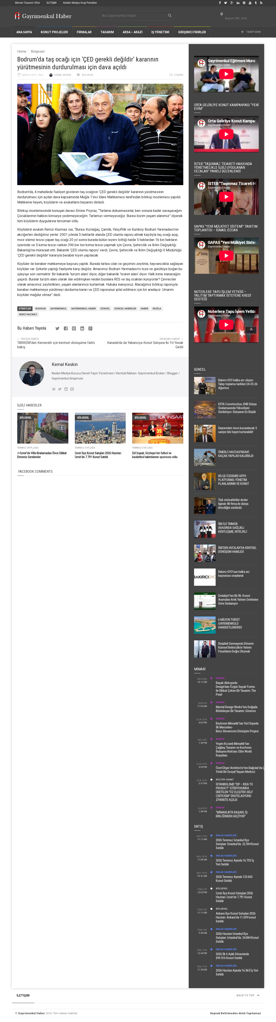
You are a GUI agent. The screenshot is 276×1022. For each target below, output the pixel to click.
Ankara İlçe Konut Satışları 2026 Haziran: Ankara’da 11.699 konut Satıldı (236, 917)
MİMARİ (220, 678)
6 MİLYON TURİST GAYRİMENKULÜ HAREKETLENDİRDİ (230, 623)
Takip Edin (253, 31)
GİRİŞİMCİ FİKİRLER (192, 32)
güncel (105, 308)
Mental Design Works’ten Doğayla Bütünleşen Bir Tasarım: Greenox (236, 709)
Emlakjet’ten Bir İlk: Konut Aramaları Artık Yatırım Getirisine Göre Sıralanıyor (238, 599)
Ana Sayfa (24, 32)
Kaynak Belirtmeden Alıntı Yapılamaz (235, 1013)
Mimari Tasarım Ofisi (27, 2)
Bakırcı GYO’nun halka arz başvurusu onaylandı (234, 574)
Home (21, 51)
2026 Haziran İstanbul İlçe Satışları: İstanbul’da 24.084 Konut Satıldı (237, 937)
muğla (157, 308)
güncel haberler (125, 308)
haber (144, 308)
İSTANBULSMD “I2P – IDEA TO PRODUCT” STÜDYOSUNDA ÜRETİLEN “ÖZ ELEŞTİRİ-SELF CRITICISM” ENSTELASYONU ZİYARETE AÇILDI (234, 792)
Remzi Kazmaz (28, 314)
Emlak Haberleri (226, 835)
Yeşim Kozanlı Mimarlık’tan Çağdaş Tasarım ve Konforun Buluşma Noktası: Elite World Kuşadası (234, 749)
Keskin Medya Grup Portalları (80, 2)
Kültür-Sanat (225, 779)
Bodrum (40, 308)
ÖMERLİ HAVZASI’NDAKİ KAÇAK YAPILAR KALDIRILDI (235, 454)
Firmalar (84, 32)
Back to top (246, 995)
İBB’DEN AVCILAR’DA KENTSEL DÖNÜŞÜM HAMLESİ (237, 550)
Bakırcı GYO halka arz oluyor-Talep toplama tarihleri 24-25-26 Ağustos (237, 384)
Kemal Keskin (62, 75)
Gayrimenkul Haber (31, 1013)
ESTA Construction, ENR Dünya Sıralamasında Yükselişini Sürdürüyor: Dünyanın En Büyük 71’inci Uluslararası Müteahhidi (237, 410)
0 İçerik (178, 75)
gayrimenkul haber (83, 308)
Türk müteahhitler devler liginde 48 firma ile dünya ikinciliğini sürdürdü (233, 504)
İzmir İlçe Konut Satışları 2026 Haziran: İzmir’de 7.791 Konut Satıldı (234, 897)
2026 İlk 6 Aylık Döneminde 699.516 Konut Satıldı (232, 956)
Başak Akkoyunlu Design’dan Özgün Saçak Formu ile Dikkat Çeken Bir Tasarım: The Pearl (236, 688)
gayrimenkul (58, 308)
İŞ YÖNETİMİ (160, 32)
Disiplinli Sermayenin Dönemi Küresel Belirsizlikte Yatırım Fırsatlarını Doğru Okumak (236, 647)
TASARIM (107, 32)
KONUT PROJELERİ (54, 32)
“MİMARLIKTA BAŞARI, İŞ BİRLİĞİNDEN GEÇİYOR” (232, 814)
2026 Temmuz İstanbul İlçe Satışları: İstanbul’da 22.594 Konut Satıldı (237, 844)
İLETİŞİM (51, 2)
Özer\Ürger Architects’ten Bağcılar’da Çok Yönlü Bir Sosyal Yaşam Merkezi (242, 770)
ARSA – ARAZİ (133, 32)
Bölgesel (37, 51)
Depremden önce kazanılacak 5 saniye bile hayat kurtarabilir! (237, 430)
